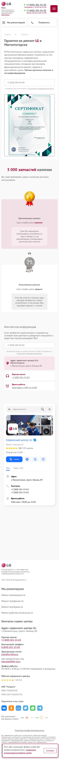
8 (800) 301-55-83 (10, 647)
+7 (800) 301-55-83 (36, 4)
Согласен (50, 750)
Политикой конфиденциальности (41, 88)
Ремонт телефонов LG (12, 601)
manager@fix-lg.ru (10, 661)
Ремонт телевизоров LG (13, 595)
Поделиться (4, 708)
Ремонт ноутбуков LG (12, 606)
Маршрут (16, 459)
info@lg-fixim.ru (9, 654)
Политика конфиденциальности (29, 730)
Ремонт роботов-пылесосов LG (17, 612)
